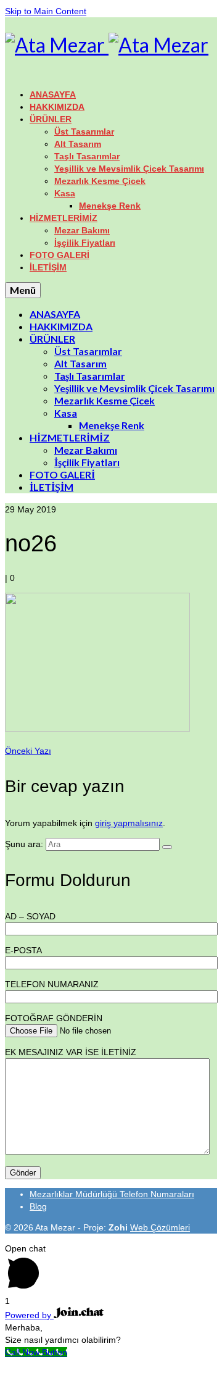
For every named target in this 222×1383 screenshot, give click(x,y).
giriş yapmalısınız (129, 823)
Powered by (29, 1315)
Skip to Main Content (45, 11)
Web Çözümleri (160, 1227)
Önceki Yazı (28, 751)
